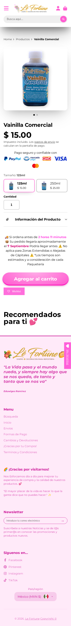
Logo (31, 8)
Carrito (65, 8)
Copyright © (48, 618)
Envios (8, 428)
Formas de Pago (15, 434)
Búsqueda (11, 416)
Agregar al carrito (35, 279)
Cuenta (58, 8)
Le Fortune (32, 618)
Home (8, 39)
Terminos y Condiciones (20, 452)
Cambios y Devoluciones (21, 440)
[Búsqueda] (63, 19)
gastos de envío (44, 142)
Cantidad (10, 196)
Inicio (7, 422)
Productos (23, 39)
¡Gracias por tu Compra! (20, 446)
